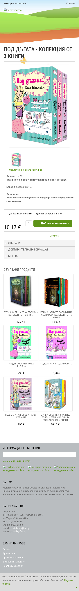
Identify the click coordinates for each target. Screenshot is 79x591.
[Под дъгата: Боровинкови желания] (21, 394)
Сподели (54, 235)
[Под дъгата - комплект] (16, 160)
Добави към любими (20, 213)
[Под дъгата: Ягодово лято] (56, 342)
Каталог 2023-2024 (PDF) (16, 461)
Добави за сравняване (49, 213)
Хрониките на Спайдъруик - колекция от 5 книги (20, 313)
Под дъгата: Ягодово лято (56, 363)
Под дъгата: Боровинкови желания (21, 416)
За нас (6, 549)
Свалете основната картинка (25, 169)
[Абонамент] (73, 454)
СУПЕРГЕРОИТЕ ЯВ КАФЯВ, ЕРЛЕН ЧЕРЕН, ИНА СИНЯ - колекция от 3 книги (55, 417)
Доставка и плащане (13, 561)
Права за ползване (13, 557)
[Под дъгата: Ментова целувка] (21, 342)
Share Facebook (71, 236)
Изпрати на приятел (64, 236)
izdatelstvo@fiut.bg (19, 528)
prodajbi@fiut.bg (18, 531)
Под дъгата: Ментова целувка (21, 365)
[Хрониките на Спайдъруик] (21, 291)
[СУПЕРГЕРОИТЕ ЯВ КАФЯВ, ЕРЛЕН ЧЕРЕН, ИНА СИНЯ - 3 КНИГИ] (55, 394)
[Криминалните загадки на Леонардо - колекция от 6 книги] (56, 291)
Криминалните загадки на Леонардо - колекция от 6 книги (56, 315)
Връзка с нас (9, 553)
